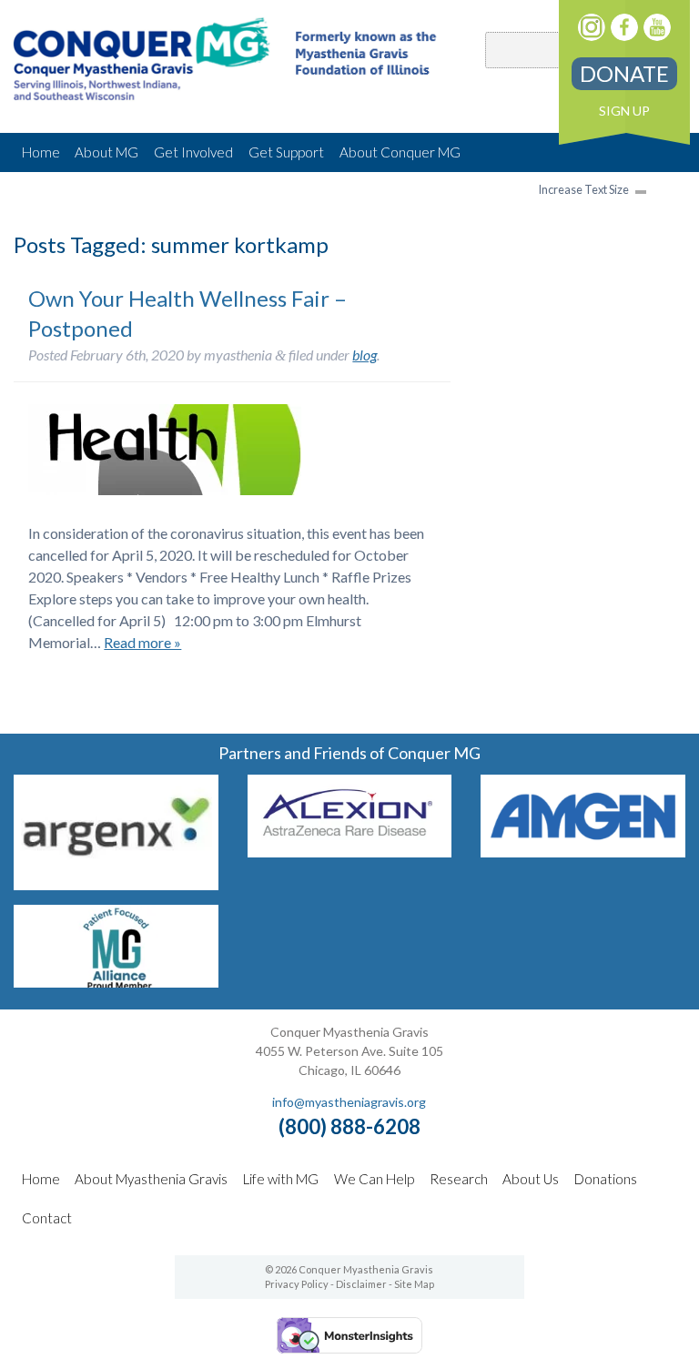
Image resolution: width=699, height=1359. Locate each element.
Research (459, 1179)
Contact (47, 1218)
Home (41, 152)
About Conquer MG (400, 152)
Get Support (286, 152)
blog (364, 354)
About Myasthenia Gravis (151, 1179)
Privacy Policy (297, 1284)
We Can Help (374, 1179)
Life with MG (281, 1179)
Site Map (414, 1284)
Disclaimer (361, 1284)
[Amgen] (582, 851)
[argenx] (116, 884)
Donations (605, 1179)
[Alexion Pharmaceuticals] (349, 851)
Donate (624, 73)
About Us (530, 1179)
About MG (106, 152)
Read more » (142, 642)
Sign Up (624, 110)
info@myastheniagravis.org (349, 1102)
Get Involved (193, 152)
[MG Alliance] (116, 981)
